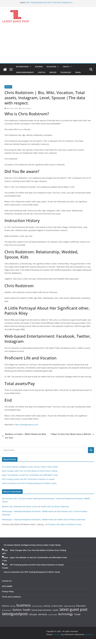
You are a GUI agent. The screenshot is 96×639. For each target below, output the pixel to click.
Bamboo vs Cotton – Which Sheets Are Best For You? (25, 436)
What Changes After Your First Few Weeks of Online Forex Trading (29, 471)
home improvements (42, 610)
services (42, 614)
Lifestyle (33, 614)
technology (65, 614)
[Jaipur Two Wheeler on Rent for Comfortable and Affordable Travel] (5, 559)
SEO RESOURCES (22, 66)
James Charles (26, 108)
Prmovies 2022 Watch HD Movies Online (65, 524)
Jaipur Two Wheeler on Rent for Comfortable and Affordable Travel (30, 475)
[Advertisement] (48, 44)
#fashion (5, 606)
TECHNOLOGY (65, 72)
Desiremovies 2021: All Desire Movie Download (21, 498)
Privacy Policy (8, 591)
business (23, 605)
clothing (46, 606)
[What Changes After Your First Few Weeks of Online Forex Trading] (5, 552)
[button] (29, 66)
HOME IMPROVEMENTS (25, 72)
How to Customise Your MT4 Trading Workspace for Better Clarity (29, 483)
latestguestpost (15, 614)
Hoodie (55, 610)
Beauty (12, 606)
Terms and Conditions (11, 597)
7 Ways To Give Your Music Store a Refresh (70, 434)
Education (81, 606)
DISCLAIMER (7, 586)
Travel (77, 614)
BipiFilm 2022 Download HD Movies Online (20, 506)
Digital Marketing (69, 606)
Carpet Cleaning (37, 606)
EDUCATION (51, 66)
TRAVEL (78, 72)
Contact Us (6, 581)
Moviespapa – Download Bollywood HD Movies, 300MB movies (28, 511)
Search (91, 450)
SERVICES (52, 72)
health (26, 609)
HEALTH (66, 66)
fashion (17, 609)
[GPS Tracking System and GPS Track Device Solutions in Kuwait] (5, 566)
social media (52, 615)
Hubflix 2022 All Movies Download (55, 506)
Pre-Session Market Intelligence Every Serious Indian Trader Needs (30, 467)
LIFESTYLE (41, 72)
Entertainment (6, 610)
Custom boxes (57, 606)
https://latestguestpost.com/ (26, 424)
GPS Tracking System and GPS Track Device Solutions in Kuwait (28, 479)
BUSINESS (39, 66)
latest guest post (73, 609)
